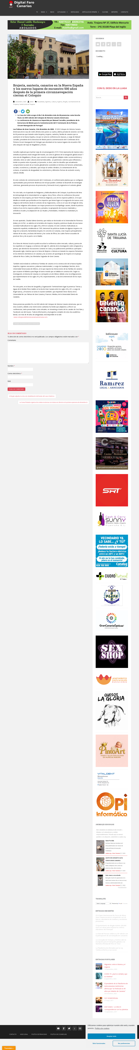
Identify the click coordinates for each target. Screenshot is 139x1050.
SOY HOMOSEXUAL (111, 998)
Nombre (11, 366)
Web (9, 381)
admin (31, 102)
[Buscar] (126, 97)
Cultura (105, 12)
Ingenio (59, 102)
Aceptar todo (111, 1036)
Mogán (65, 102)
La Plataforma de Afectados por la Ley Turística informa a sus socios (109, 949)
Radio (43, 12)
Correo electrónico (15, 373)
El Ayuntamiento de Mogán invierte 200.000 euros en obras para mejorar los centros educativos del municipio (111, 927)
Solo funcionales (99, 1043)
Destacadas (75, 12)
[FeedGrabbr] (112, 887)
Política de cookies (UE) (58, 1034)
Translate (124, 903)
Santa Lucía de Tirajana (27, 104)
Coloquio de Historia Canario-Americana (26, 324)
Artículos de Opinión (89, 12)
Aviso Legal (24, 1034)
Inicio (52, 12)
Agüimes (48, 102)
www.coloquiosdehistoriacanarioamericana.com (30, 317)
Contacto (124, 12)
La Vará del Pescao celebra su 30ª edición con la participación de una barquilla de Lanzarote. (112, 935)
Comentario (12, 340)
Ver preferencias (124, 1043)
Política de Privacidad (39, 1034)
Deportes (114, 12)
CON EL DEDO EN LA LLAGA (112, 88)
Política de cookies (102, 1028)
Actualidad (61, 12)
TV (37, 12)
